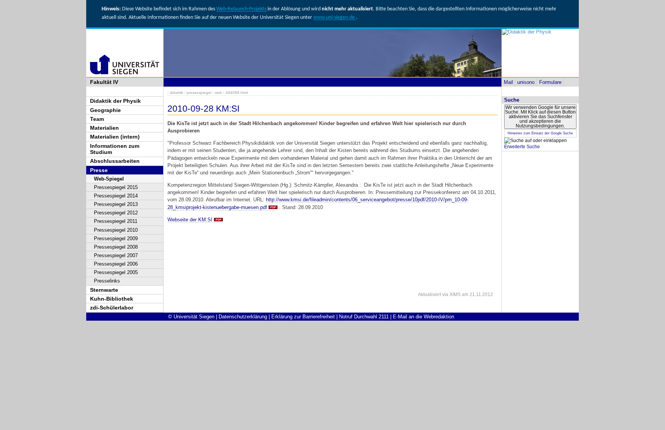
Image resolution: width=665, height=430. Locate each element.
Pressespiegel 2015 (116, 187)
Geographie (105, 110)
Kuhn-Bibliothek (111, 299)
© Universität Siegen (191, 317)
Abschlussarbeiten (115, 161)
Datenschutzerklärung (243, 317)
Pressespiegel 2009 (116, 238)
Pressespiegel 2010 (116, 230)
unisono (526, 82)
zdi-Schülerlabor (111, 308)
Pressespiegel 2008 (116, 247)
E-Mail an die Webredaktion (423, 317)
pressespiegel (199, 92)
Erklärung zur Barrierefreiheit (303, 317)
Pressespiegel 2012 (116, 213)
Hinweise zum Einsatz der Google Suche (540, 133)
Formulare (550, 82)
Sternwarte (104, 290)
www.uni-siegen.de (334, 17)
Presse (99, 170)
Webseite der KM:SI (189, 220)
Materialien (104, 128)
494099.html (237, 92)
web (218, 92)
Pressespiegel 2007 (116, 255)
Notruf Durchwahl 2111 (364, 317)
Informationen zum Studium (114, 149)
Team (97, 119)
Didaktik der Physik (115, 101)
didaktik (176, 92)
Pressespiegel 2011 (115, 221)
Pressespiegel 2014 (116, 196)
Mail (508, 82)
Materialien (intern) (115, 137)
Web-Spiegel (109, 179)
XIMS (455, 294)
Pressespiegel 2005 (116, 272)
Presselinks (107, 281)
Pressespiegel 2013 (116, 204)
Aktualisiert (429, 294)
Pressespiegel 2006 (116, 264)
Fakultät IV (104, 82)
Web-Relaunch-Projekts (241, 9)
